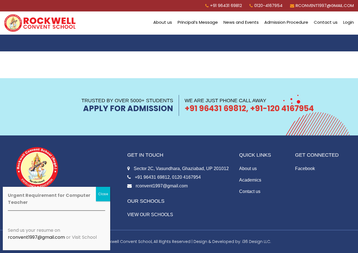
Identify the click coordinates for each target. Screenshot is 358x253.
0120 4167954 (186, 177)
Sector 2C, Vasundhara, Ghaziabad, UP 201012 (181, 168)
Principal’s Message (198, 22)
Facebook (305, 168)
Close (103, 194)
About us (162, 22)
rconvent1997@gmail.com (325, 5)
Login (348, 22)
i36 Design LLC (256, 241)
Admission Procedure (286, 22)
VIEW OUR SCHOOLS (150, 214)
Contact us (326, 22)
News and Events (241, 22)
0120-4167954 (268, 5)
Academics (250, 180)
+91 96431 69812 (226, 5)
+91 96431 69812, (152, 177)
